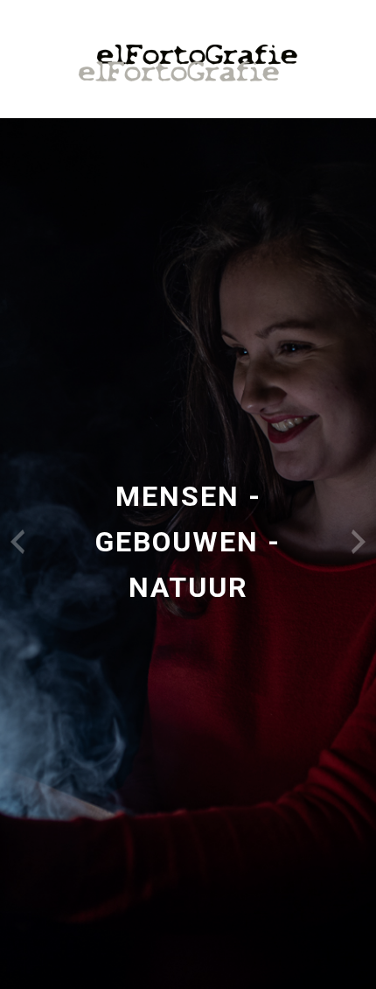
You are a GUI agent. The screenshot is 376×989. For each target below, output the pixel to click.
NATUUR (188, 587)
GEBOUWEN (177, 541)
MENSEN (177, 496)
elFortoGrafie (188, 63)
